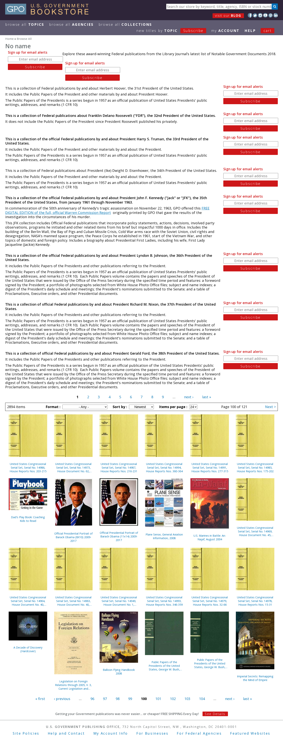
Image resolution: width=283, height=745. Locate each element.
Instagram (260, 15)
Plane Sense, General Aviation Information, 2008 (164, 536)
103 (187, 698)
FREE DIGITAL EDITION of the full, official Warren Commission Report (107, 210)
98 (118, 698)
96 (92, 698)
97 (105, 698)
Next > (270, 406)
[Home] (48, 13)
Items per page (172, 406)
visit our (228, 15)
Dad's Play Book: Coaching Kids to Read (28, 519)
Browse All (24, 24)
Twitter (255, 15)
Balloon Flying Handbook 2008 (119, 671)
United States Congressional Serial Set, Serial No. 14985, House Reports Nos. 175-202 (255, 467)
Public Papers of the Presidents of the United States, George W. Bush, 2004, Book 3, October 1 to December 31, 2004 (164, 665)
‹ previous (62, 698)
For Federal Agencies (199, 733)
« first (40, 698)
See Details (215, 714)
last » (206, 397)
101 (158, 698)
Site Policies (26, 733)
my (225, 30)
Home (9, 39)
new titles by (169, 30)
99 (130, 698)
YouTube (265, 15)
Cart (268, 30)
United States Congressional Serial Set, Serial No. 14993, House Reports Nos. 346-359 (164, 600)
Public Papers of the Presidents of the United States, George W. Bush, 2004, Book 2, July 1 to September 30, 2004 (209, 663)
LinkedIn (275, 15)
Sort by (119, 406)
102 (173, 698)
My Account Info (110, 733)
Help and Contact (66, 733)
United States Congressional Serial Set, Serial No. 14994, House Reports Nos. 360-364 (164, 467)
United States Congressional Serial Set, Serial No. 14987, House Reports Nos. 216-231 (118, 467)
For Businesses (152, 733)
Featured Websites (250, 733)
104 (202, 698)
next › (188, 397)
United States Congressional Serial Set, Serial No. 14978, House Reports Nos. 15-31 (255, 600)
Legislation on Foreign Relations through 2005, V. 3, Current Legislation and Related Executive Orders (73, 684)
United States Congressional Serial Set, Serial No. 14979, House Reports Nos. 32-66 (210, 600)
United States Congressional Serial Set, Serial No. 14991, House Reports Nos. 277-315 (209, 467)
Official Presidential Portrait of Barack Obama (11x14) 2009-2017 (119, 536)
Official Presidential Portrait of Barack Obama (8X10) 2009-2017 (73, 537)
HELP (250, 30)
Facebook (250, 15)
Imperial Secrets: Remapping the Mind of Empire (255, 678)
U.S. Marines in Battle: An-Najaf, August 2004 (209, 537)
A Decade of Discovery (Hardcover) (27, 649)
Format (52, 406)
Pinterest (270, 15)
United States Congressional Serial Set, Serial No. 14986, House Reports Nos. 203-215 (28, 467)
